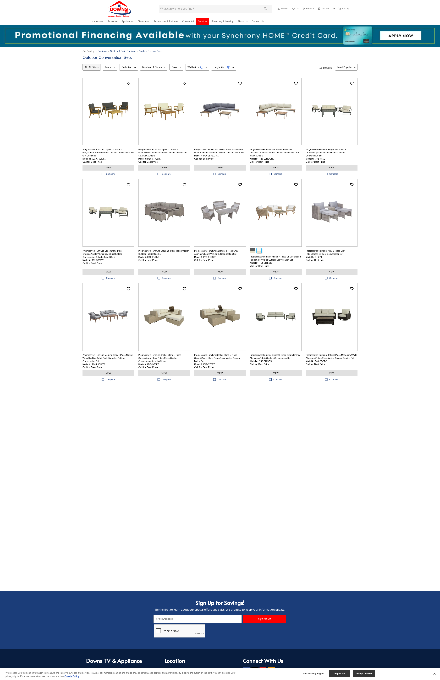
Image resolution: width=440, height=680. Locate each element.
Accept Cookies (364, 673)
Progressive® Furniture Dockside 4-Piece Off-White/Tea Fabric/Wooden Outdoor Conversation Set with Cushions (274, 152)
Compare (110, 174)
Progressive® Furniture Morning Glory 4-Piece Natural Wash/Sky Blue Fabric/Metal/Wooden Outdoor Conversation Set (107, 358)
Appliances (128, 21)
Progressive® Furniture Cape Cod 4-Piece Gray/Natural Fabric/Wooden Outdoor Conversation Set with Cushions (108, 152)
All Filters (93, 67)
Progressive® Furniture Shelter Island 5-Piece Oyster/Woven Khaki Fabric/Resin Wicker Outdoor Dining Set (217, 358)
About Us (243, 21)
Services (202, 21)
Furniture (113, 21)
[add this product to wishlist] (128, 83)
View (108, 167)
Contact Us (258, 21)
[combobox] (110, 67)
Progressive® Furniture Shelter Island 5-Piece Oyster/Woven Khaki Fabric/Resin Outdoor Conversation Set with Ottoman (159, 358)
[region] (220, 674)
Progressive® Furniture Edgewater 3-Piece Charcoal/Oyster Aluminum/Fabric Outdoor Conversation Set (326, 152)
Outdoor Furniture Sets (150, 51)
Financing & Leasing (222, 21)
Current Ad (188, 21)
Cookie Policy (71, 676)
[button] (279, 9)
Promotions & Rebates (166, 21)
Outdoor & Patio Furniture (122, 51)
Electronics (144, 21)
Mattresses (97, 21)
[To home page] (120, 9)
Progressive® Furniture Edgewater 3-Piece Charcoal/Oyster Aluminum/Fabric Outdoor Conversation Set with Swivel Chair (102, 254)
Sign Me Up (264, 618)
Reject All (339, 673)
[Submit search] (265, 9)
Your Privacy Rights (313, 673)
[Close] (434, 673)
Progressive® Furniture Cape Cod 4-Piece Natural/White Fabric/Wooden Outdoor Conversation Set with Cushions (162, 152)
